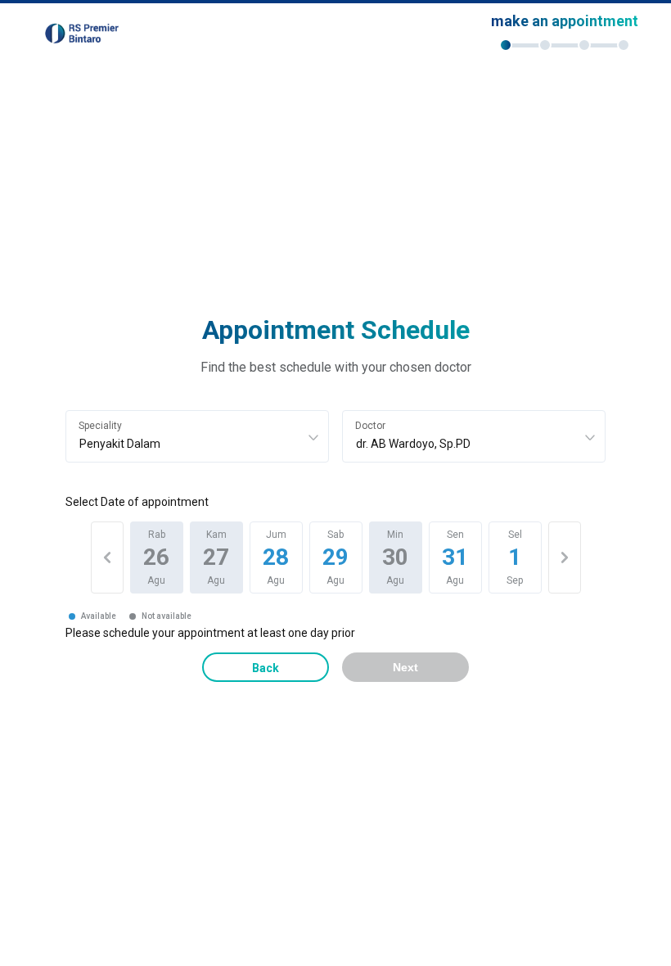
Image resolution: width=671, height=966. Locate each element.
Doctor (370, 425)
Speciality (100, 425)
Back (265, 668)
